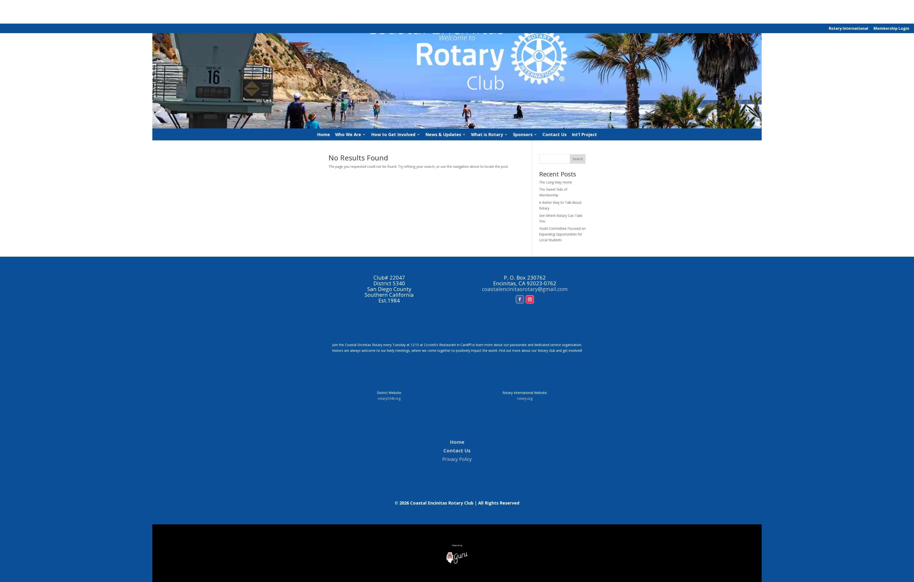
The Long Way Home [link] (555, 182)
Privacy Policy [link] (457, 459)
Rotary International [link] (848, 29)
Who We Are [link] (348, 135)
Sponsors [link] (522, 135)
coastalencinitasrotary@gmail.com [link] (525, 288)
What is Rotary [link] (487, 135)
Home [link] (323, 135)
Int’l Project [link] (584, 135)
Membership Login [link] (891, 29)
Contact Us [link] (554, 135)
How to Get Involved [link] (393, 135)
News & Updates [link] (443, 135)
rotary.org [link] (524, 398)
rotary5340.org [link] (389, 398)
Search (577, 159)
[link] (457, 562)
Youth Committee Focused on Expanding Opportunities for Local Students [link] (562, 234)
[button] (520, 299)
